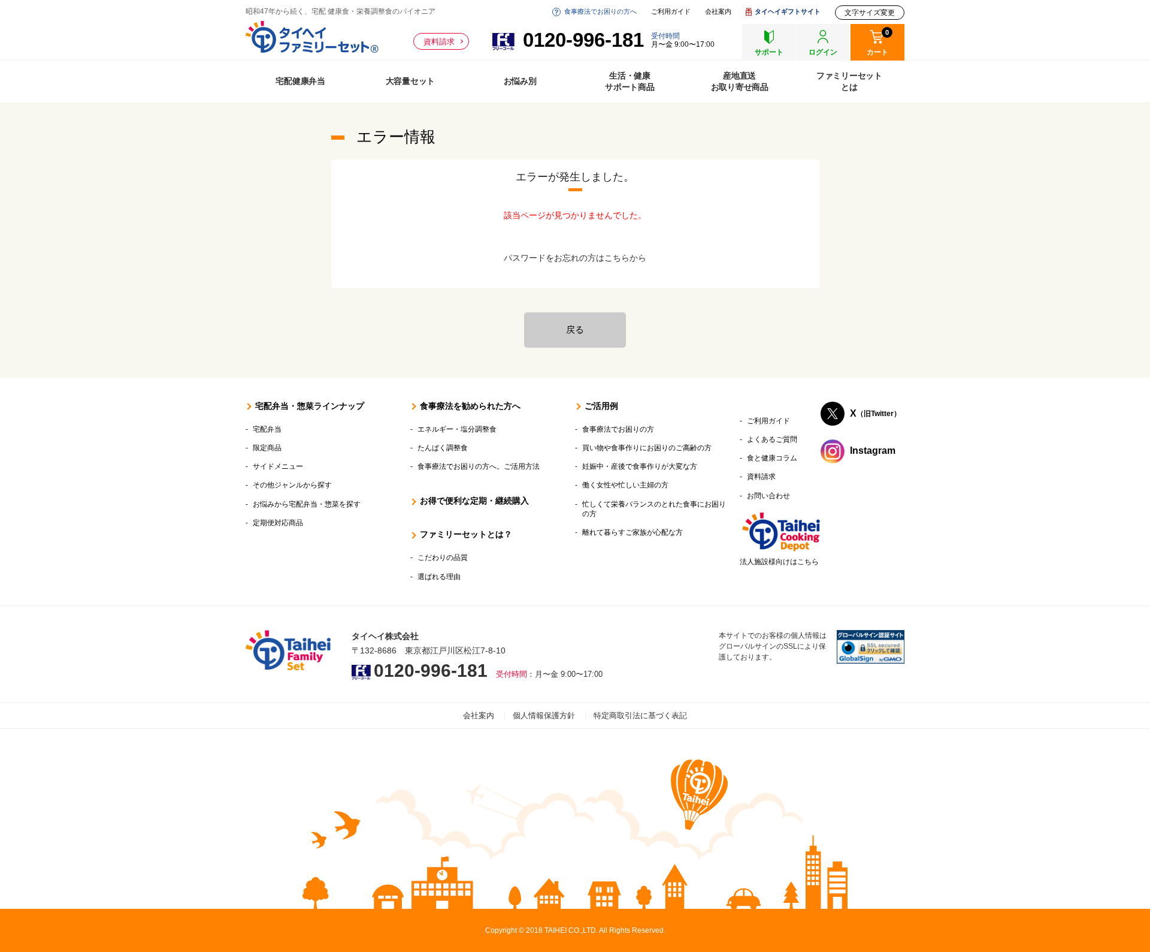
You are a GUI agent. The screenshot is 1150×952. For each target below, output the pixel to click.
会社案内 (718, 11)
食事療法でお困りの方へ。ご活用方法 (478, 466)
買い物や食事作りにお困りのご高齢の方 (647, 448)
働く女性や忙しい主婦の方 (625, 485)
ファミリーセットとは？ (466, 534)
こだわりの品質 (442, 557)
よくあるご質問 (772, 439)
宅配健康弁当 (300, 81)
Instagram (872, 450)
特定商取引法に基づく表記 (640, 715)
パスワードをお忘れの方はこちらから (575, 258)
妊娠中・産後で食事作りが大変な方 (639, 466)
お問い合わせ (768, 496)
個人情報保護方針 (544, 715)
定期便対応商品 (278, 523)
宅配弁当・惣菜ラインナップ (309, 406)
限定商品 (267, 448)
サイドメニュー (278, 466)
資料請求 (439, 41)
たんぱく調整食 (442, 448)
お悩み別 (520, 81)
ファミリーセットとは (849, 81)
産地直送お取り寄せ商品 (739, 81)
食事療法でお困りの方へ (600, 11)
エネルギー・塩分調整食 (457, 429)
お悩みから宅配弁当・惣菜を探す (307, 504)
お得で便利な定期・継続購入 (474, 500)
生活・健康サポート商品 (630, 81)
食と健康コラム (772, 458)
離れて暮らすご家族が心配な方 (632, 532)
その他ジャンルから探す (292, 485)
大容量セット (410, 81)
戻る (575, 329)
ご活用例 (601, 406)
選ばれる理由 (439, 577)
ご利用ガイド (671, 11)
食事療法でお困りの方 (618, 429)
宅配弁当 (267, 429)
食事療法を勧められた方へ (470, 406)
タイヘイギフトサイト (788, 11)
